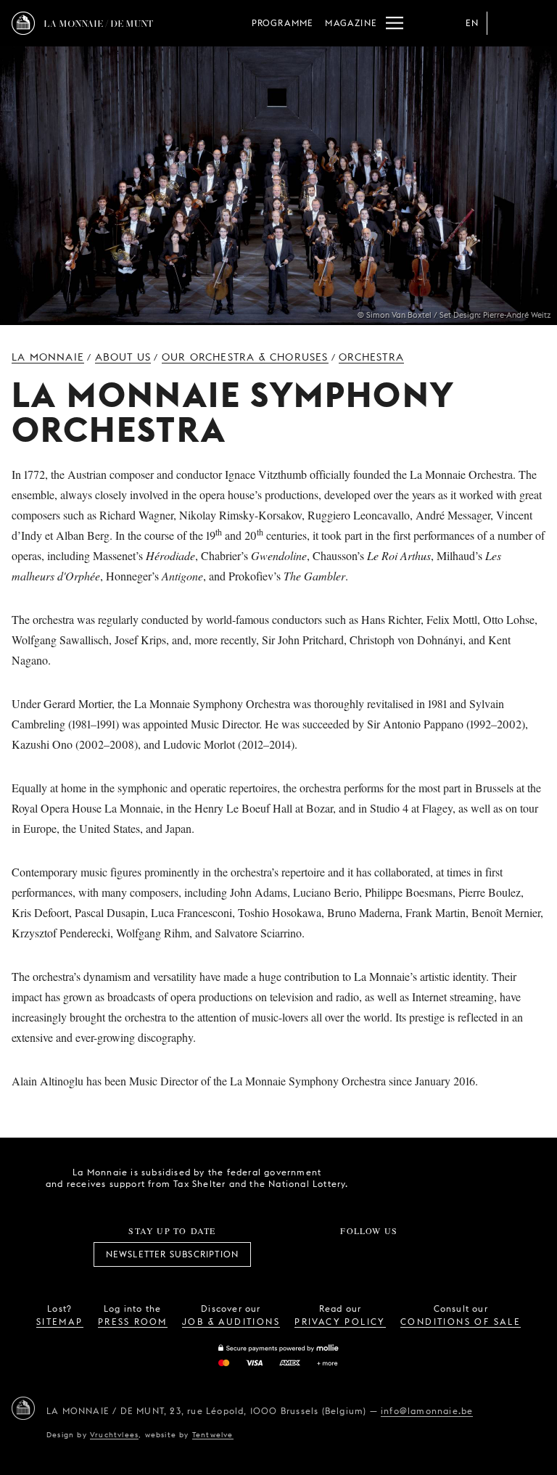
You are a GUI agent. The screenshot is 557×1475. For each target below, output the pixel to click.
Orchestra (371, 357)
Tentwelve (213, 1434)
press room (133, 1321)
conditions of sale (460, 1321)
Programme (283, 22)
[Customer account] (504, 23)
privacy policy (340, 1321)
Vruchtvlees (114, 1434)
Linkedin (449, 1254)
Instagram (321, 1254)
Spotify (417, 1254)
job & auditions (231, 1321)
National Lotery (462, 1178)
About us (123, 357)
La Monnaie (48, 357)
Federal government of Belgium (380, 1177)
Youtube (385, 1254)
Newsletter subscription (172, 1254)
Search (533, 23)
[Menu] (394, 23)
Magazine (351, 22)
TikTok (353, 1254)
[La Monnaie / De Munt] (23, 1408)
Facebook (288, 1254)
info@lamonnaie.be (427, 1410)
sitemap (59, 1321)
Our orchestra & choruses (245, 357)
